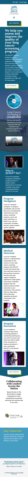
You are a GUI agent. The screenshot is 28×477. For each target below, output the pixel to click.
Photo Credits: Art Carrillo (14, 466)
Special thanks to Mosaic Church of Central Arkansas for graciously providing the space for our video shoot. (14, 462)
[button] (14, 17)
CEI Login (15, 2)
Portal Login (23, 2)
